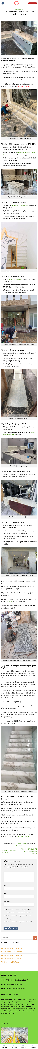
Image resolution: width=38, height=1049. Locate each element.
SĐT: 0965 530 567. (23, 836)
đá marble (10, 601)
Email (6, 893)
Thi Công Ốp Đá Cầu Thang (10, 962)
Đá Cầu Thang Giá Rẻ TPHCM (11, 958)
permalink (18, 845)
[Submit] (35, 938)
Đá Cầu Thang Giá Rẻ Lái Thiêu (11, 952)
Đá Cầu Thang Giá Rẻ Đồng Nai (11, 955)
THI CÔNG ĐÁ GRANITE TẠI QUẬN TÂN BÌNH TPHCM (29, 851)
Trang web (7, 901)
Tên (5, 885)
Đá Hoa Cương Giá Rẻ (19, 9)
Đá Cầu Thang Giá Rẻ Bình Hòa (11, 948)
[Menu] (3, 3)
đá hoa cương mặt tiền (15, 279)
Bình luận (7, 869)
